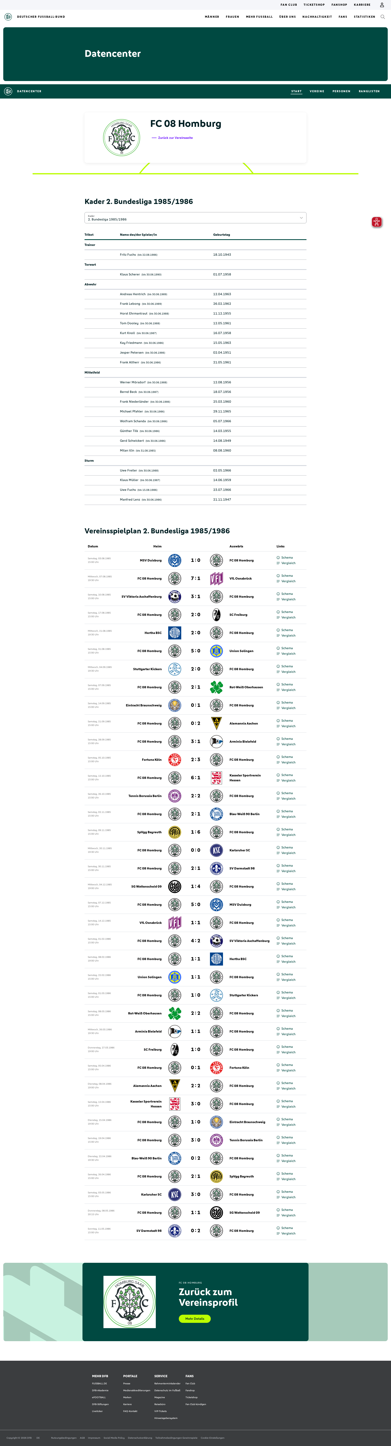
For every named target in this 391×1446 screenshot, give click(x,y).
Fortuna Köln (152, 759)
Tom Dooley (129, 323)
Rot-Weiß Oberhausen (246, 687)
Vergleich (288, 563)
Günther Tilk (129, 431)
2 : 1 (195, 687)
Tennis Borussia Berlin (145, 796)
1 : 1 (195, 922)
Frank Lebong (130, 303)
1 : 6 (195, 832)
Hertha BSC (153, 633)
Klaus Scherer (130, 274)
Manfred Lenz (130, 499)
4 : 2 (195, 940)
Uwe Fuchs (128, 489)
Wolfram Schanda (133, 421)
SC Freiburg (238, 614)
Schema (287, 557)
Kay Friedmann (131, 342)
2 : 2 (195, 796)
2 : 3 (195, 759)
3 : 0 (195, 1104)
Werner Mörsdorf (133, 382)
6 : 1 (195, 777)
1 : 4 (195, 886)
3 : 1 (195, 596)
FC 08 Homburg (242, 560)
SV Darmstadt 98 (242, 868)
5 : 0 (195, 651)
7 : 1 (195, 578)
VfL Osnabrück (241, 578)
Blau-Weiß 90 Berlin (245, 814)
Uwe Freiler (128, 470)
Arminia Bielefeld (243, 741)
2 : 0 (195, 614)
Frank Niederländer (134, 401)
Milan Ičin (127, 450)
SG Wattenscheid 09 (146, 886)
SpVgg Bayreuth (149, 832)
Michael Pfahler (131, 411)
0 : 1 (195, 705)
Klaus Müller (129, 480)
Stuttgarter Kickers (147, 669)
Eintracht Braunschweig (144, 705)
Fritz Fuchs (128, 254)
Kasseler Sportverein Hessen (245, 778)
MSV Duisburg (151, 560)
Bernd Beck (128, 392)
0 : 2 (195, 723)
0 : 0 (195, 850)
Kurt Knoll (127, 333)
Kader (91, 216)
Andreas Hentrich (133, 294)
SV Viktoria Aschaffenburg (142, 596)
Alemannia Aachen (244, 723)
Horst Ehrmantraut (133, 313)
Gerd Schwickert (132, 440)
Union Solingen (242, 651)
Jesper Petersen (132, 352)
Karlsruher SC (240, 850)
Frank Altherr (129, 362)
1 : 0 (195, 560)
